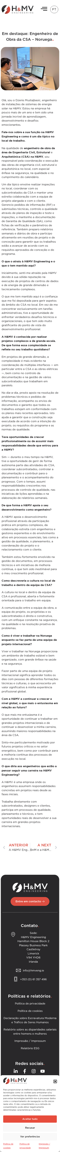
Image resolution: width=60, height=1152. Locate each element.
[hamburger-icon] (43, 9)
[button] (55, 1081)
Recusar (30, 1128)
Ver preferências (30, 1136)
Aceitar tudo (30, 1119)
